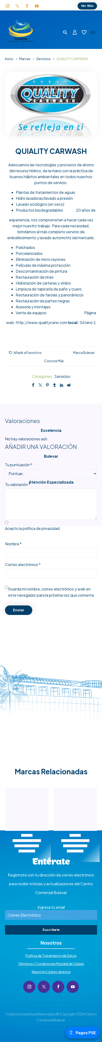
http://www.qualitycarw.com (41, 322)
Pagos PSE (86, 1032)
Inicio (9, 59)
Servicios (43, 59)
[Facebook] (33, 385)
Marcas (24, 59)
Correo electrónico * (23, 564)
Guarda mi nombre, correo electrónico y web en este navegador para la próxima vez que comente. (51, 592)
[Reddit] (68, 385)
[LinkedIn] (61, 385)
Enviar (18, 610)
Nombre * (13, 543)
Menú (93, 32)
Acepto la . (33, 528)
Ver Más (87, 6)
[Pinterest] (47, 385)
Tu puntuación (18, 464)
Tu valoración (17, 484)
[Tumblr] (54, 385)
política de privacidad (41, 528)
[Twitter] (40, 385)
